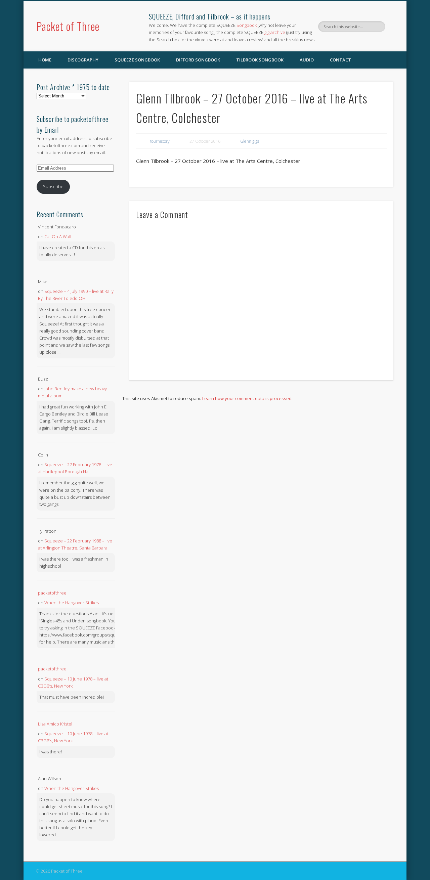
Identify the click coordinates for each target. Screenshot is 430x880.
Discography (83, 60)
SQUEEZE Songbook (137, 60)
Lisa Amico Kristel (55, 724)
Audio (307, 60)
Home (44, 60)
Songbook (246, 25)
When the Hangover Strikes (71, 603)
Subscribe (53, 186)
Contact (340, 60)
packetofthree (52, 593)
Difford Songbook (198, 60)
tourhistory (160, 141)
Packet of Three (68, 26)
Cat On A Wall (57, 236)
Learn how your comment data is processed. (247, 398)
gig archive (274, 32)
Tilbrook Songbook (260, 60)
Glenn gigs (249, 141)
